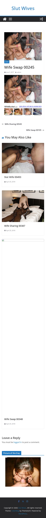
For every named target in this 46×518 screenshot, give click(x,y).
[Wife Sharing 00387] (23, 192)
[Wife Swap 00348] (23, 240)
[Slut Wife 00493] (23, 144)
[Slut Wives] (5, 19)
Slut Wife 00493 (12, 177)
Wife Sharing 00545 (13, 124)
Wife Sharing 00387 (14, 225)
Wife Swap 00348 (13, 419)
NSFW (6, 62)
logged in (18, 442)
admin (19, 72)
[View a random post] (41, 19)
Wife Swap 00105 (33, 130)
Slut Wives (23, 8)
